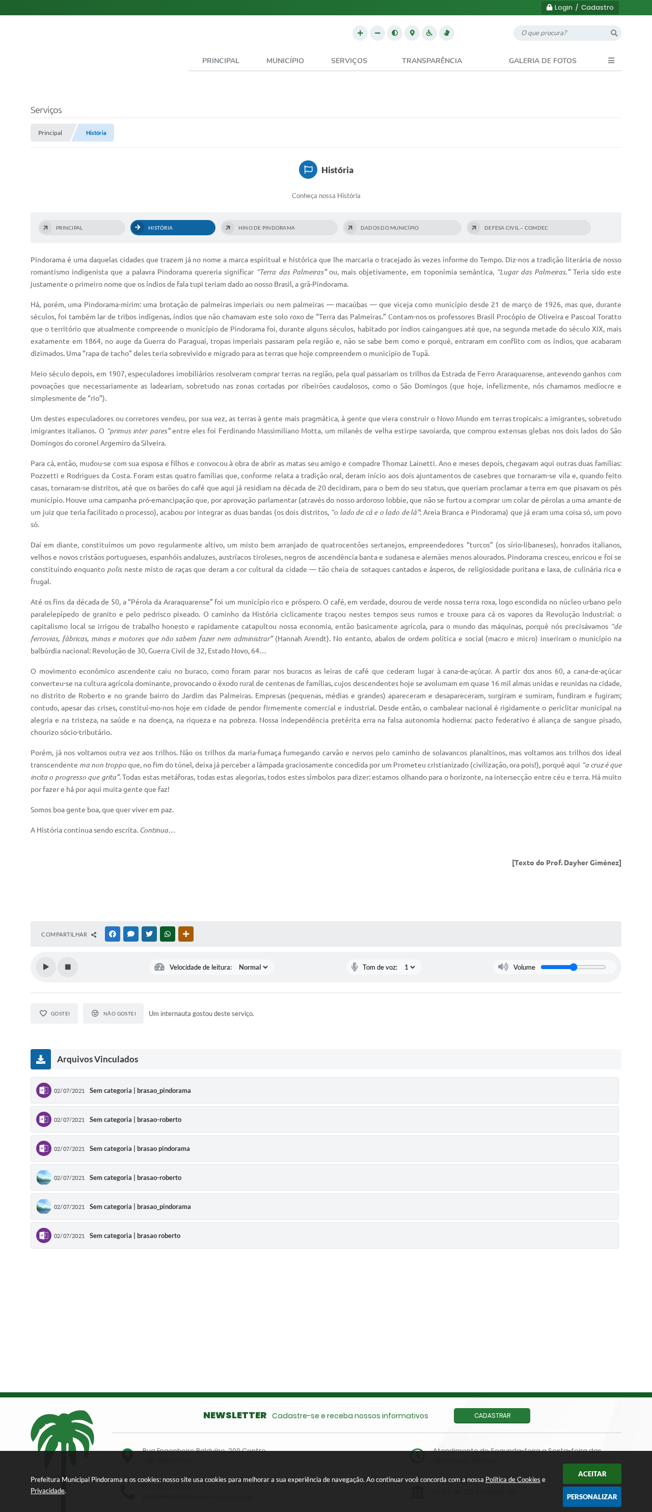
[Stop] (68, 967)
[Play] (46, 967)
